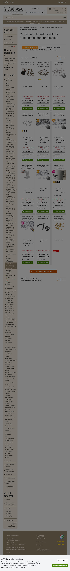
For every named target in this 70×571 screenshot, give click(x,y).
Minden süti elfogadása (60, 565)
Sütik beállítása (62, 561)
